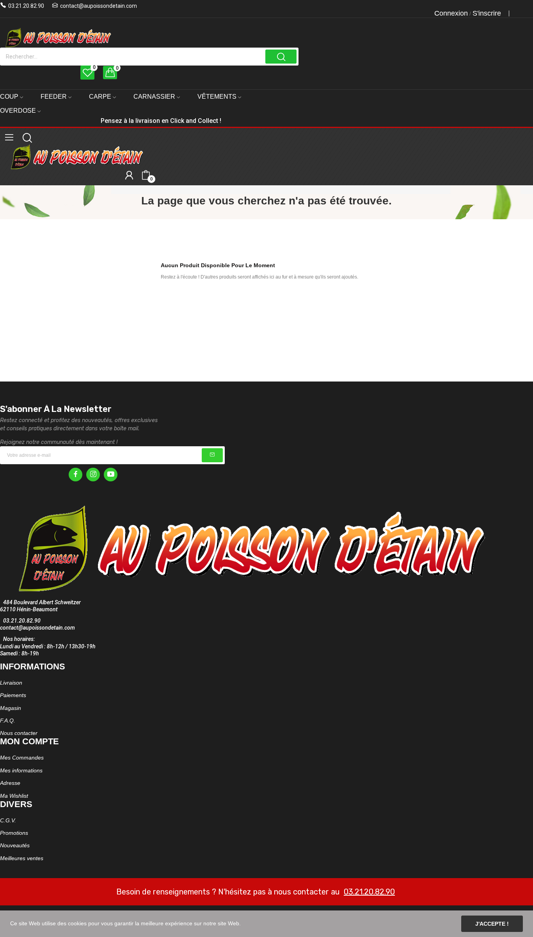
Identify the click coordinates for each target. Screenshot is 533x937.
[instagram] (93, 474)
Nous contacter (18, 733)
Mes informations (21, 770)
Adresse (10, 783)
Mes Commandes (22, 757)
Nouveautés (15, 845)
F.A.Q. (7, 720)
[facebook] (75, 474)
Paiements (13, 695)
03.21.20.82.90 (26, 6)
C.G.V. (8, 820)
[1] (212, 455)
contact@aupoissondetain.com (98, 6)
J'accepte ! (492, 924)
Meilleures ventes (21, 858)
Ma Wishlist (14, 796)
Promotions (14, 833)
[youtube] (110, 474)
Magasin (10, 708)
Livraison (11, 683)
